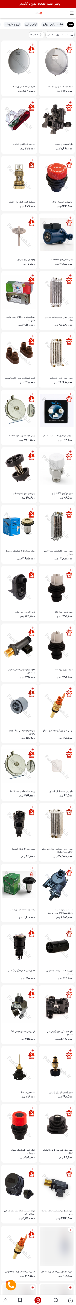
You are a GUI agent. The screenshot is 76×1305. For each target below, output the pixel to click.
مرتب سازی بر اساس (57, 35)
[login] (5, 1300)
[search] (56, 1300)
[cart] (37, 1300)
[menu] (71, 13)
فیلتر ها (34, 35)
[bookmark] (20, 1300)
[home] (70, 1300)
